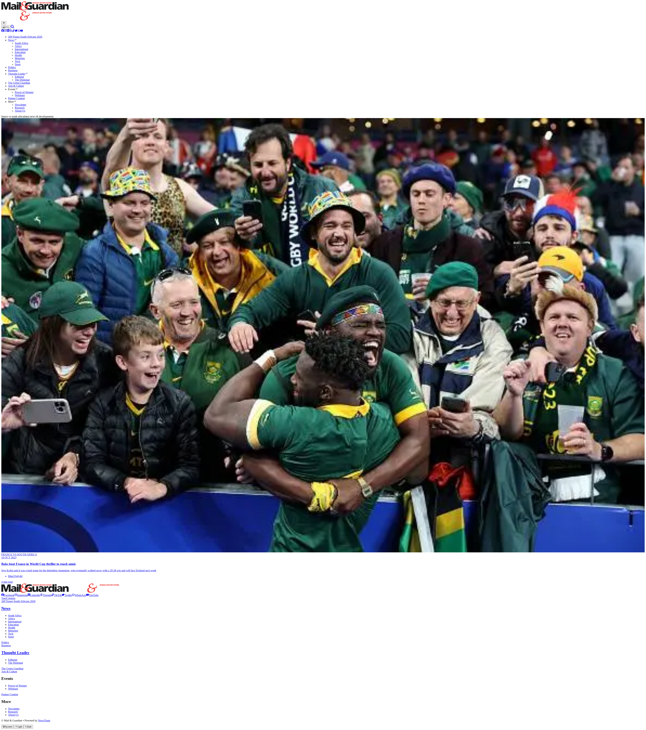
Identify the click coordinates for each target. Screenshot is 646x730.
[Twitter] (16, 31)
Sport (11, 636)
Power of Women (17, 685)
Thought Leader (15, 652)
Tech (10, 633)
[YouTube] (21, 31)
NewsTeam (44, 720)
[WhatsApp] (18, 31)
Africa (11, 618)
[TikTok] (13, 31)
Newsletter (14, 708)
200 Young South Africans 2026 (18, 601)
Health (11, 627)
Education (13, 624)
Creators (10, 598)
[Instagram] (5, 31)
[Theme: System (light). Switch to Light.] (6, 27)
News (5, 608)
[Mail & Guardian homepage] (323, 11)
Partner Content (9, 694)
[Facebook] (2, 31)
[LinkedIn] (8, 31)
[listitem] (7, 595)
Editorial (12, 659)
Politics (5, 642)
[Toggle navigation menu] (3, 23)
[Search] (12, 27)
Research (13, 711)
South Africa (15, 615)
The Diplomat (15, 662)
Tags (3, 598)
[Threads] (10, 31)
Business (6, 645)
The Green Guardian (12, 668)
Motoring (13, 630)
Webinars (13, 688)
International (14, 621)
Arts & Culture (9, 671)
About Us (13, 714)
